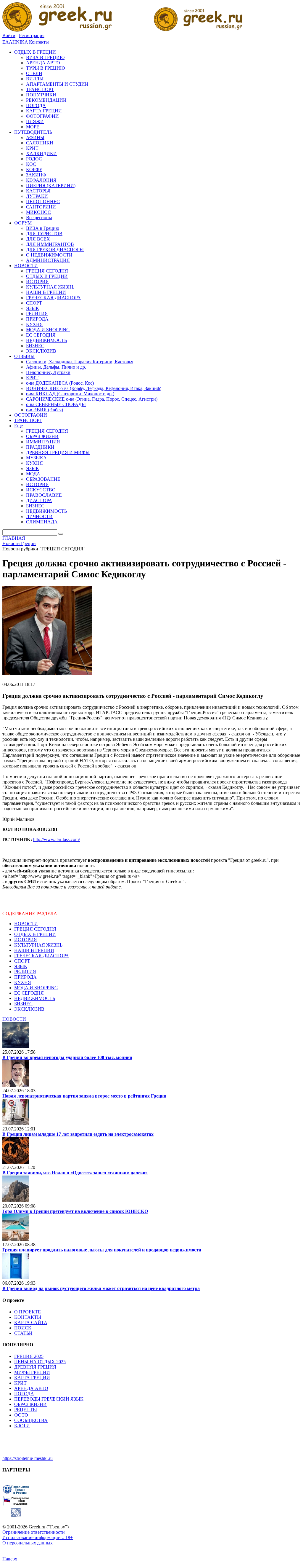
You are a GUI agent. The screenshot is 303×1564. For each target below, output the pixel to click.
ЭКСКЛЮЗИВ (29, 1009)
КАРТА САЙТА (30, 1322)
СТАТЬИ (23, 1333)
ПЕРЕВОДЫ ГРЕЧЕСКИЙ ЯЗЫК (48, 1398)
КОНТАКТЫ (27, 1317)
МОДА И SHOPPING (36, 987)
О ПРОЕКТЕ (27, 1311)
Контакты (39, 41)
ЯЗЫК (20, 966)
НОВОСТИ (26, 923)
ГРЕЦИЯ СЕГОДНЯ (35, 928)
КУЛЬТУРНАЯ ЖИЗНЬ (38, 944)
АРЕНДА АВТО (31, 1388)
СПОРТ (22, 960)
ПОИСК (22, 1327)
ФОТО (21, 1415)
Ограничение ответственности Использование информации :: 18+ (37, 1535)
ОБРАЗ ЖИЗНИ (30, 1404)
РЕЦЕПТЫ (25, 1409)
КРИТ (20, 1382)
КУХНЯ (22, 982)
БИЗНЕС (23, 1003)
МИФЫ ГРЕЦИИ (32, 1372)
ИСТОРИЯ (25, 939)
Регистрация (31, 35)
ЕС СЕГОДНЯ (29, 993)
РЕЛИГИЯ (25, 971)
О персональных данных (27, 1542)
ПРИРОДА (25, 977)
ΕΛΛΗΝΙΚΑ (15, 41)
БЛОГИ (22, 1425)
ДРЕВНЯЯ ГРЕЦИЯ (35, 1366)
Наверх (9, 1558)
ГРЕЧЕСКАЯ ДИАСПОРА (41, 955)
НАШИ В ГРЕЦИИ (34, 950)
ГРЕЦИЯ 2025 (28, 1356)
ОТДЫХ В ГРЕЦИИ (35, 934)
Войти (8, 35)
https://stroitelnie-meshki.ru (27, 1458)
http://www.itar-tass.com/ (56, 839)
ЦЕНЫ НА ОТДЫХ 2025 (40, 1361)
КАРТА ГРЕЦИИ (32, 1377)
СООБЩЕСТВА (31, 1420)
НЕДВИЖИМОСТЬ (34, 998)
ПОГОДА (24, 1393)
